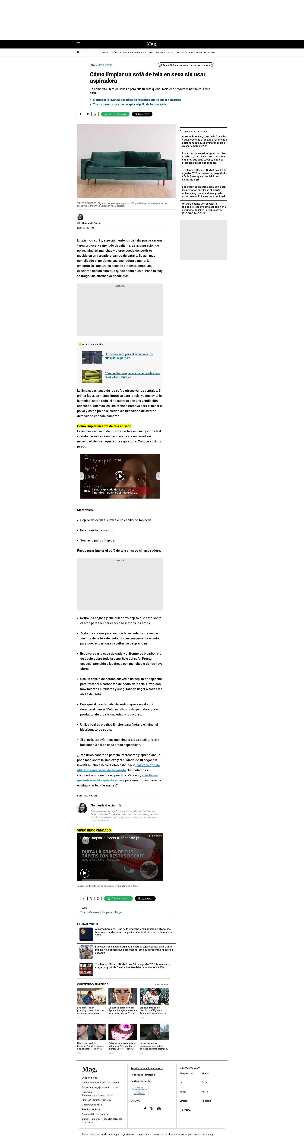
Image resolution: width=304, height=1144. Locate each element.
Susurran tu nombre (164, 52)
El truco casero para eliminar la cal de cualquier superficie (129, 356)
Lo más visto (87, 924)
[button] (84, 873)
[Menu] (80, 44)
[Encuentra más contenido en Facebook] (80, 114)
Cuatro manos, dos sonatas (203, 52)
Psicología (147, 52)
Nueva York (135, 52)
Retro (205, 1091)
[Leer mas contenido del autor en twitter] (120, 805)
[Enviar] (78, 52)
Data (204, 1082)
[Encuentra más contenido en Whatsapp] (94, 114)
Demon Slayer (182, 52)
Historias (185, 1110)
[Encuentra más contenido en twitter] (87, 114)
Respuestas (186, 1073)
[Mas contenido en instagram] (158, 1108)
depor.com (143, 1134)
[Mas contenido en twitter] (152, 1108)
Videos (205, 1073)
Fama (183, 1091)
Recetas (206, 1100)
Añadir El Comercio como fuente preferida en (186, 65)
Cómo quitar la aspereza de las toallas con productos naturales (132, 375)
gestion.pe (128, 1134)
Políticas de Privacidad (143, 1074)
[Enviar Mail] (79, 223)
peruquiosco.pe (196, 1134)
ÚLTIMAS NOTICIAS (194, 131)
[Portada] (89, 1074)
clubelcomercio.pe (109, 1134)
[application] (120, 857)
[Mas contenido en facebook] (145, 1108)
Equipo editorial (90, 1077)
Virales (184, 1100)
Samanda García (91, 223)
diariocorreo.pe (176, 1134)
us (181, 1082)
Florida (105, 52)
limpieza (107, 912)
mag (210, 1134)
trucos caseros (89, 912)
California (115, 52)
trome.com (159, 1134)
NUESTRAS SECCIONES (190, 1068)
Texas (124, 52)
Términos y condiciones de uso (147, 1068)
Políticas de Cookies (141, 1081)
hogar (119, 912)
